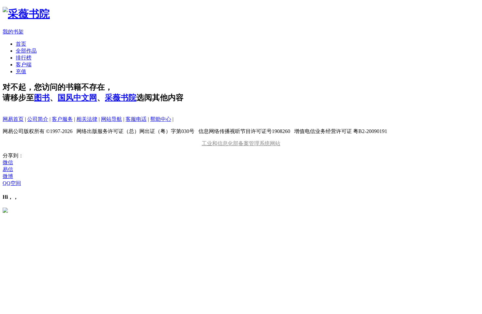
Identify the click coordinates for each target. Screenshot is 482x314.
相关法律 (86, 119)
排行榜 (23, 57)
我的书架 (13, 31)
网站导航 (111, 119)
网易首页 (13, 119)
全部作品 (26, 51)
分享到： (13, 155)
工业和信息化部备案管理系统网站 (241, 143)
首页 (21, 44)
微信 (8, 162)
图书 (42, 97)
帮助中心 (160, 119)
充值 (21, 71)
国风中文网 (77, 97)
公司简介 (37, 119)
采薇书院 (120, 97)
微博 (8, 176)
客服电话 (136, 119)
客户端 (23, 64)
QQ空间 (12, 183)
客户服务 (62, 119)
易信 (8, 169)
